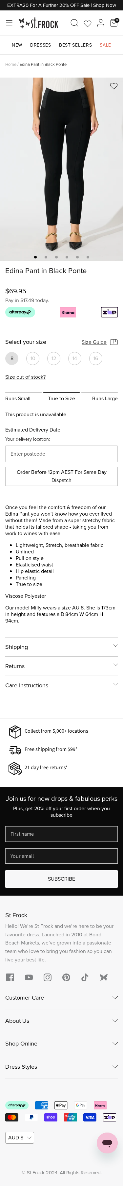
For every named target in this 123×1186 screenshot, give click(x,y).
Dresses (40, 45)
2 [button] (46, 257)
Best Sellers (75, 45)
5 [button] (77, 257)
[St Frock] (38, 23)
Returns (15, 666)
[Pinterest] (66, 977)
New (17, 45)
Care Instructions (26, 685)
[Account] (101, 23)
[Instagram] (47, 977)
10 (33, 358)
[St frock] (104, 977)
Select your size (25, 342)
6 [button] (88, 257)
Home (10, 64)
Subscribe (61, 879)
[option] (61, 169)
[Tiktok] (85, 977)
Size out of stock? (25, 377)
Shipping (16, 647)
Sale (105, 45)
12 (53, 358)
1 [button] (35, 257)
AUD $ (15, 1137)
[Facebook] (10, 977)
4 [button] (67, 257)
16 (95, 358)
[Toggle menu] (9, 23)
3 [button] (56, 257)
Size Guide (94, 342)
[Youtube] (29, 977)
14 (74, 358)
